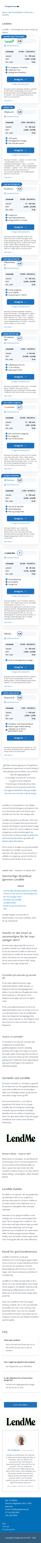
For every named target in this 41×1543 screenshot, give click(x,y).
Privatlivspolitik (8, 1529)
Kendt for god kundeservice (14, 906)
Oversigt (5, 1526)
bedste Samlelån (12, 1083)
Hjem (4, 12)
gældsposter (7, 1060)
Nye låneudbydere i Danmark (20, 12)
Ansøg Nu (18, 79)
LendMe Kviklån (9, 903)
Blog (4, 1523)
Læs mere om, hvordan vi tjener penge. (20, 793)
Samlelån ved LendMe (12, 899)
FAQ (5, 909)
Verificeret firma (13, 46)
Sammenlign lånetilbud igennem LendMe (20, 891)
